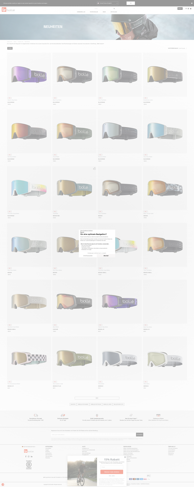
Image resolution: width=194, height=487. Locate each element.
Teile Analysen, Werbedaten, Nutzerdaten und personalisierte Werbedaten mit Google (94, 249)
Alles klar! (106, 255)
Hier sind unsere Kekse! (86, 245)
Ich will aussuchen (87, 255)
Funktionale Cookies (86, 246)
